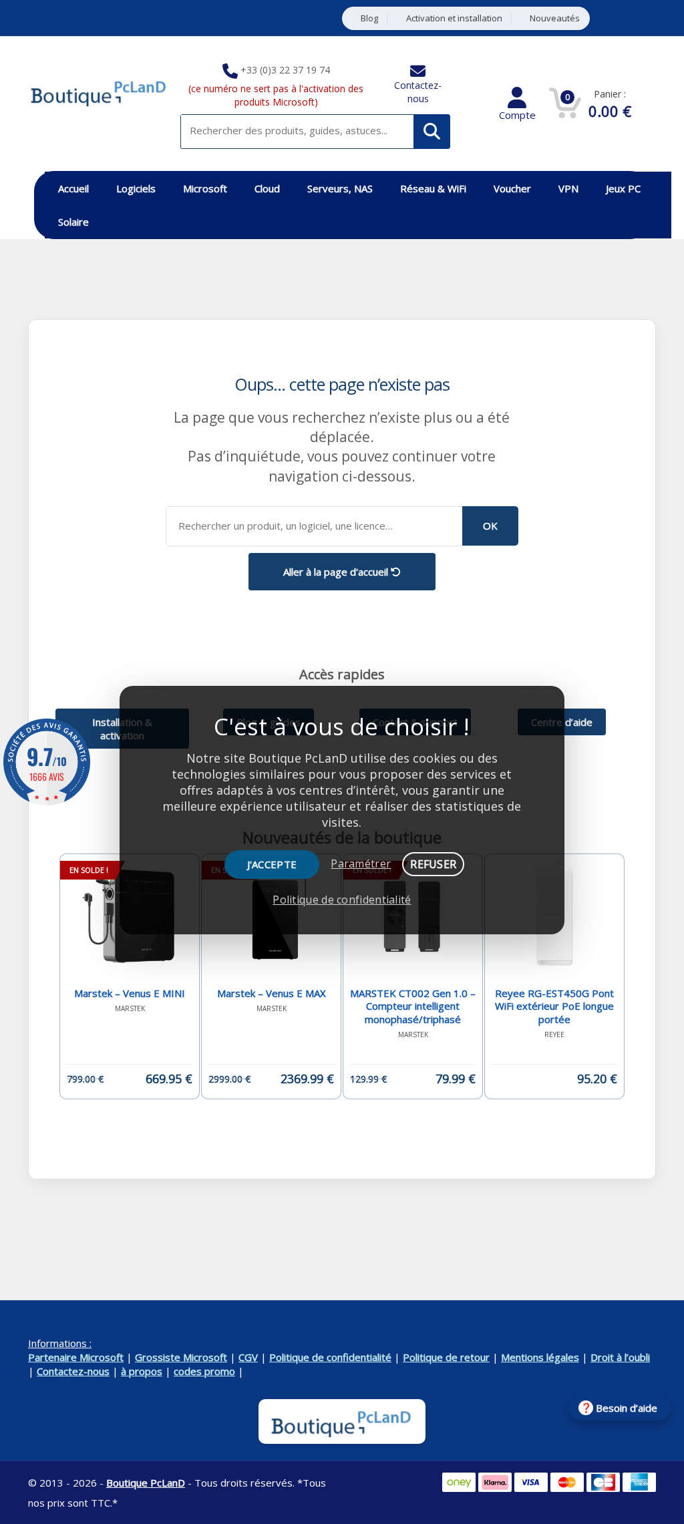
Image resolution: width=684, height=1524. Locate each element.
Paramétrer (361, 863)
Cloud (267, 188)
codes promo (204, 1371)
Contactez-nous (418, 92)
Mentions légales (540, 1357)
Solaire (73, 221)
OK (490, 525)
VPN (568, 188)
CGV (248, 1357)
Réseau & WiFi (433, 188)
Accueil (73, 188)
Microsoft (205, 188)
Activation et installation (454, 18)
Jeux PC (623, 188)
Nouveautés (555, 18)
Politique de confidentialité (330, 1357)
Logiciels (136, 188)
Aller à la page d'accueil (337, 571)
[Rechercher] (431, 131)
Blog (369, 18)
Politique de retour (446, 1357)
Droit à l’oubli (620, 1357)
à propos (141, 1371)
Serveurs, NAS (340, 188)
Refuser (433, 864)
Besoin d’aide (626, 1407)
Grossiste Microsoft (181, 1357)
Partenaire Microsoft (76, 1357)
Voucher (512, 188)
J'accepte (272, 864)
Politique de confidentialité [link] (342, 899)
